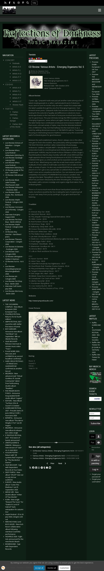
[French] (32, 58)
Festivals (16, 63)
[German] (34, 58)
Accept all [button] (39, 568)
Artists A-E (16, 67)
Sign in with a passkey (95, 460)
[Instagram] (19, 3)
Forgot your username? (96, 480)
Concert (10, 60)
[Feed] (5, 3)
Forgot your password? (96, 475)
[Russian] (39, 58)
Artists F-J (16, 70)
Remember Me (96, 448)
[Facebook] (9, 3)
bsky (34, 3)
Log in (95, 469)
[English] (30, 58)
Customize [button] (64, 568)
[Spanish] (41, 58)
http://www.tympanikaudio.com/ (41, 301)
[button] (30, 468)
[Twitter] (14, 3)
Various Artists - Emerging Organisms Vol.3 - (56, 456)
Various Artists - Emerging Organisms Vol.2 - (56, 458)
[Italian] (37, 58)
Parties (9, 109)
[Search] (28, 3)
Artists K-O (16, 73)
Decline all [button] (51, 568)
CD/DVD (9, 84)
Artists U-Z (16, 80)
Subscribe (95, 423)
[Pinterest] (23, 3)
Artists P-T (16, 77)
